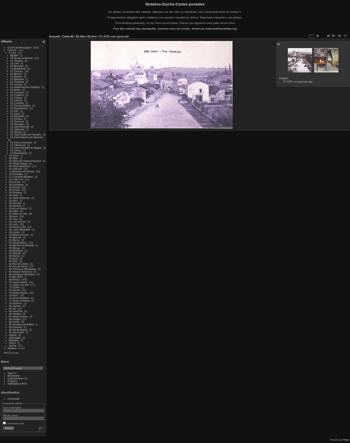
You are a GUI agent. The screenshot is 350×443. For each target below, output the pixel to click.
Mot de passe (10, 415)
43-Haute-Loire (17, 227)
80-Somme (15, 306)
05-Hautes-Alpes (18, 163)
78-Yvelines (15, 303)
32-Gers (13, 200)
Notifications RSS (17, 383)
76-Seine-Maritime (19, 298)
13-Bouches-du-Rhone (21, 171)
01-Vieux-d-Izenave (21, 142)
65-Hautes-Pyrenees (20, 271)
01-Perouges (17, 124)
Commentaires (15, 378)
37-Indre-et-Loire (18, 213)
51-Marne (14, 240)
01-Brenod (16, 74)
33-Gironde (15, 203)
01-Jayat (15, 113)
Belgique (14, 340)
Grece (12, 343)
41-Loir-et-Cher (17, 221)
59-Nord (13, 258)
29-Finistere (15, 192)
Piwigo (346, 440)
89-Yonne (14, 321)
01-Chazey (16, 97)
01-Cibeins (16, 100)
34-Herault (15, 205)
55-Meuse (14, 248)
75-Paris (13, 295)
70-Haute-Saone (18, 282)
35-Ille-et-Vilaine (18, 208)
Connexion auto (15, 423)
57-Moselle (15, 253)
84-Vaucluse (16, 311)
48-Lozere (14, 232)
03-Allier (13, 158)
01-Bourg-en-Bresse (21, 58)
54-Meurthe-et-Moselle (21, 245)
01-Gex (14, 111)
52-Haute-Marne (18, 242)
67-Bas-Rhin (16, 277)
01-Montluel (16, 66)
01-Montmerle (18, 68)
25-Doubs (14, 187)
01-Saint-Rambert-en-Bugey (26, 147)
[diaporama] (317, 36)
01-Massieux (17, 116)
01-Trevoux (16, 71)
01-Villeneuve (18, 145)
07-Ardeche (15, 169)
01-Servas (16, 132)
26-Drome (14, 190)
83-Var (12, 308)
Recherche (13, 375)
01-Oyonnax (17, 121)
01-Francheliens (19, 108)
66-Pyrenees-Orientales (22, 274)
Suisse (12, 345)
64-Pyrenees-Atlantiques (22, 269)
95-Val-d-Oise (16, 332)
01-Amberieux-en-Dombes (25, 87)
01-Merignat (17, 79)
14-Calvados (16, 174)
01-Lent (14, 63)
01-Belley (15, 89)
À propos (12, 381)
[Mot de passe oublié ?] (40, 429)
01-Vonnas (16, 84)
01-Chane (15, 150)
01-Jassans (16, 60)
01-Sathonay (17, 129)
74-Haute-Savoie (18, 292)
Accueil (54, 36)
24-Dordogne (16, 184)
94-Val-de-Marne (18, 329)
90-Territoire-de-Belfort (21, 324)
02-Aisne (14, 155)
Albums (6, 41)
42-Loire (13, 224)
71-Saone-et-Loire (19, 285)
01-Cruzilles (17, 103)
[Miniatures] (328, 36)
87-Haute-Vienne (18, 316)
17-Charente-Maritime (21, 176)
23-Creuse (15, 182)
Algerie (13, 335)
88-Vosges (15, 319)
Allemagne (15, 337)
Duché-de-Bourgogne (19, 47)
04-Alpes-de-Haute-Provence (25, 161)
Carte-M (11, 50)
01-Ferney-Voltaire (20, 105)
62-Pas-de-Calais (18, 263)
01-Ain (12, 53)
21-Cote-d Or (16, 179)
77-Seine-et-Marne (19, 300)
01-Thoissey (17, 82)
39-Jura (13, 219)
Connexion (13, 398)
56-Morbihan (16, 250)
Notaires (12, 348)
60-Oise (13, 261)
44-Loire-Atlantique (19, 229)
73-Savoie (14, 290)
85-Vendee (15, 314)
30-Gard (13, 195)
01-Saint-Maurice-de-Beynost (26, 137)
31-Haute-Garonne (19, 198)
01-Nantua (16, 118)
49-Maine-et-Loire (19, 234)
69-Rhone (14, 279)
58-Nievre (14, 256)
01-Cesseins (17, 92)
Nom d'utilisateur (12, 407)
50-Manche (15, 237)
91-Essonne (15, 327)
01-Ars (14, 55)
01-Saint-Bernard (19, 126)
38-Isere (13, 216)
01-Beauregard (18, 153)
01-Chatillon (17, 95)
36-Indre (13, 211)
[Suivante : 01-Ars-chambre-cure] (338, 36)
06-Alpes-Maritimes (19, 166)
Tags (10, 373)
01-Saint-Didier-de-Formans (25, 134)
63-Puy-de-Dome (18, 266)
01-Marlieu (16, 76)
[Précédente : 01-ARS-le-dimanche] (333, 36)
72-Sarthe (14, 287)
